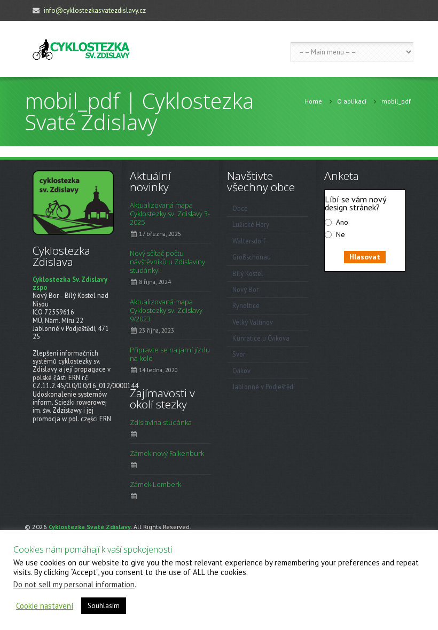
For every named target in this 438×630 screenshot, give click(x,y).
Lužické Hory (250, 224)
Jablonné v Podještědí (263, 386)
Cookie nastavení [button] (44, 606)
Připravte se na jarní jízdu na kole (170, 354)
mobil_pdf (396, 101)
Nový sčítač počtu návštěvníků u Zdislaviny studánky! (167, 261)
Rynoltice (246, 305)
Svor (238, 354)
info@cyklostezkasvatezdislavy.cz (95, 10)
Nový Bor (245, 289)
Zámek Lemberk (155, 484)
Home (313, 101)
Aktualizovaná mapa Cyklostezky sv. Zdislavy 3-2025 (170, 213)
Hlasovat (364, 257)
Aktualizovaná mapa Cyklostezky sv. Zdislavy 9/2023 (166, 310)
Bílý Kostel (247, 273)
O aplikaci (351, 101)
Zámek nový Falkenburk (167, 453)
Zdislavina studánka (161, 422)
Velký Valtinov (252, 322)
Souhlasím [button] (104, 605)
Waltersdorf (248, 241)
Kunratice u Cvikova (261, 338)
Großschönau (251, 257)
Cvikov (241, 370)
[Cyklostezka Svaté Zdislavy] (81, 49)
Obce (240, 208)
